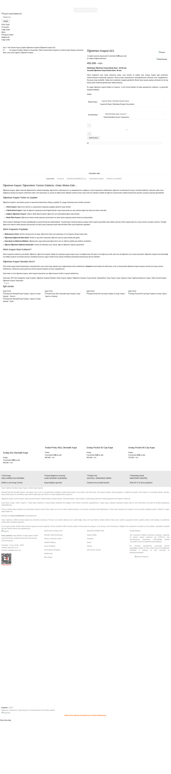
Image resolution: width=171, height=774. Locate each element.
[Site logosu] (11, 13)
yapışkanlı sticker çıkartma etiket (137, 520)
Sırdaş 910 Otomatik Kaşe (15, 453)
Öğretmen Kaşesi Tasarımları (13, 280)
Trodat (47, 452)
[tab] (50, 178)
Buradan (4, 516)
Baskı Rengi (93, 102)
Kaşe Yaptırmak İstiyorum (136, 278)
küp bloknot (95, 520)
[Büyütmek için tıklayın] (6, 50)
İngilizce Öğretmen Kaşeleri (76, 278)
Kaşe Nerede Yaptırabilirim (96, 278)
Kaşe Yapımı (111, 278)
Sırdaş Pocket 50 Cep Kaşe (99, 447)
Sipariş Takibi (91, 535)
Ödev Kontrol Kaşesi (159, 278)
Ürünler (13, 47)
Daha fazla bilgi (5, 720)
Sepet (89, 542)
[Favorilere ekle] (10, 448)
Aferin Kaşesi (61, 278)
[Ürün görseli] (23, 372)
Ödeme (89, 546)
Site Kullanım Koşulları (52, 550)
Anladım (15, 720)
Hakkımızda (48, 553)
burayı (156, 266)
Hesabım (90, 538)
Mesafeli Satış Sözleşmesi (53, 535)
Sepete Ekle (93, 138)
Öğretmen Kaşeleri (33, 47)
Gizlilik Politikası (50, 542)
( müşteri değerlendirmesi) (96, 58)
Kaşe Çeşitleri (21, 47)
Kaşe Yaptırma (121, 278)
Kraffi (61, 273)
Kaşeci (148, 278)
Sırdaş (5, 457)
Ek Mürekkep (93, 115)
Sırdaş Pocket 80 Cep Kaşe (141, 447)
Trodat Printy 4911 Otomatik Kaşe (61, 447)
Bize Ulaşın (48, 557)
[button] (5, 448)
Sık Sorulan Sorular (94, 550)
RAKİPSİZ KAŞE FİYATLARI (85, 10)
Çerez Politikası (49, 546)
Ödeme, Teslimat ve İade (53, 538)
